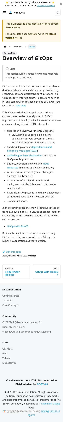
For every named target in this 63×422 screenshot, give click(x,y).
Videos (6, 358)
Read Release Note (46, 5)
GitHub (47, 2)
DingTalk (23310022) (13, 327)
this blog (21, 105)
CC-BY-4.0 (42, 384)
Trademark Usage (50, 403)
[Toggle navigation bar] (4, 12)
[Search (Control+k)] (58, 12)
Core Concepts (10, 305)
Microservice (9, 362)
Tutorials (7, 300)
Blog (4, 353)
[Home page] (5, 46)
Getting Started (10, 295)
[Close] (61, 4)
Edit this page (13, 251)
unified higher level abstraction (24, 155)
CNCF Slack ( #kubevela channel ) (20, 322)
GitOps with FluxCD (17, 226)
